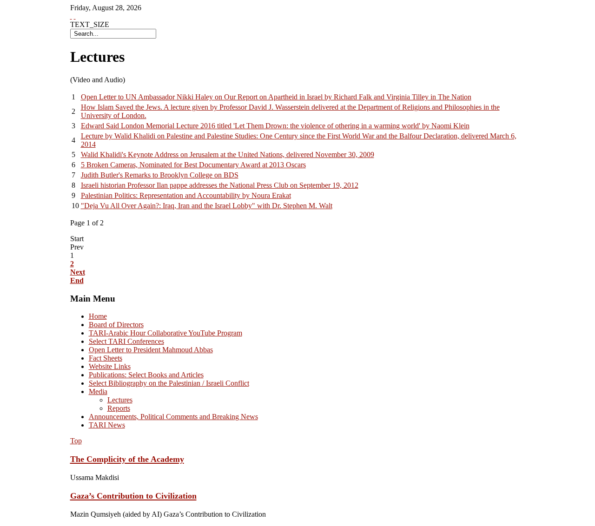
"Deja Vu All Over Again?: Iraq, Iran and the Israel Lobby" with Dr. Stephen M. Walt (206, 206)
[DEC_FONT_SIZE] (75, 16)
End (77, 280)
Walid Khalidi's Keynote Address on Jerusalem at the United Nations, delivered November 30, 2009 (227, 154)
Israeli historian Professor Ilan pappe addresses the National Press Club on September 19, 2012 (219, 185)
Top (76, 441)
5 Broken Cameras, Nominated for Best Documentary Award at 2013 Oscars (193, 165)
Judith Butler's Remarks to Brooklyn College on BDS (159, 175)
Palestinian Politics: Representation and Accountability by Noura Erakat (186, 195)
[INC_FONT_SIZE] (71, 16)
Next (77, 272)
